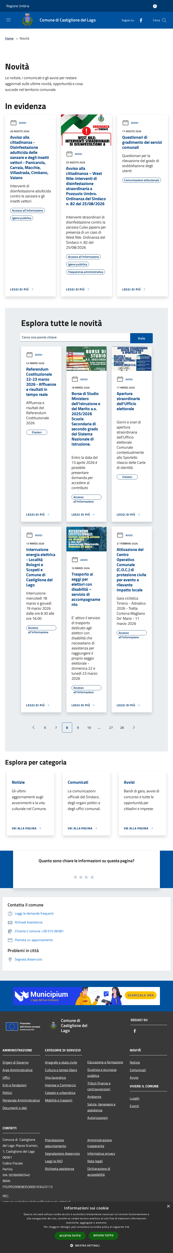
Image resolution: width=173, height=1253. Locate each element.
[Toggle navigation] (8, 19)
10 (89, 727)
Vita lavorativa (55, 1077)
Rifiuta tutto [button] (103, 1235)
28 (122, 727)
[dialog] (86, 1227)
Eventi (134, 1105)
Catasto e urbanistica (60, 1092)
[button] (86, 1245)
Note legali (95, 1161)
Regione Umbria (17, 5)
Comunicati (138, 1069)
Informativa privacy (101, 1153)
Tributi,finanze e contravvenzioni (99, 1086)
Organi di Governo (15, 1062)
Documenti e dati (15, 1107)
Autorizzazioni (97, 1117)
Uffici (6, 1077)
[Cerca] (164, 20)
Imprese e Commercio (60, 1085)
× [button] (168, 1206)
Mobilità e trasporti (58, 1100)
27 (111, 727)
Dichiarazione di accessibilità (98, 1171)
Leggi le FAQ (54, 1161)
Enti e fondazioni (15, 1085)
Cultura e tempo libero (61, 1069)
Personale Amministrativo (21, 1100)
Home (9, 38)
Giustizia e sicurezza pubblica (101, 1072)
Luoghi (134, 1098)
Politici (7, 1092)
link (127, 1227)
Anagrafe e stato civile (61, 1062)
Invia (141, 338)
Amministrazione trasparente (99, 1142)
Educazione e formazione (105, 1062)
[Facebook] (139, 20)
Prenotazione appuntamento (55, 1142)
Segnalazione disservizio (62, 1153)
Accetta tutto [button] (70, 1235)
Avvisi (22, 123)
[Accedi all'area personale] (155, 6)
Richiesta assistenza (59, 1168)
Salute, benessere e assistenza (101, 1107)
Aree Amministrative (17, 1069)
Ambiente (94, 1096)
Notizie (135, 1062)
